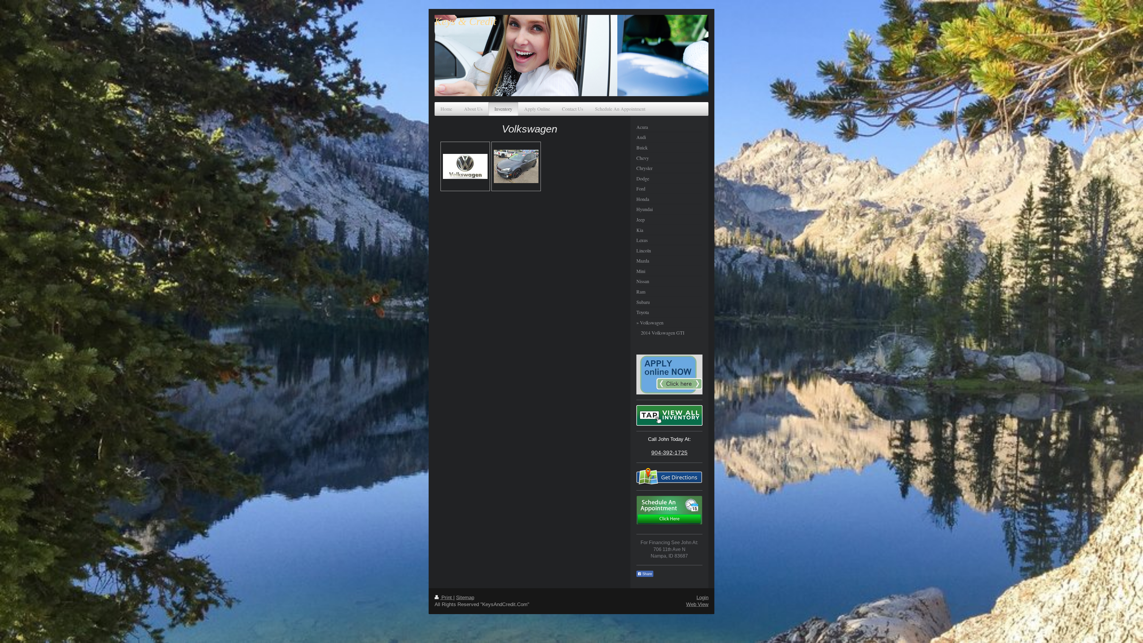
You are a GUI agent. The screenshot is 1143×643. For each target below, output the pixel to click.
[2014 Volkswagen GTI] (516, 166)
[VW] (465, 166)
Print (446, 597)
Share (646, 574)
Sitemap (465, 597)
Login (702, 597)
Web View (697, 604)
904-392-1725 (669, 452)
